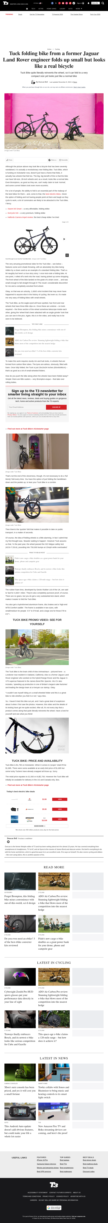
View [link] (60, 799)
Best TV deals (88, 1168)
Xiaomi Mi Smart (15, 209)
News (75, 82)
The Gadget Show (76, 14)
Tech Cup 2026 (95, 14)
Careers (33, 1200)
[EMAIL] (9, 841)
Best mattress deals (90, 1164)
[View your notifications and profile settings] (88, 3)
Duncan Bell (43, 82)
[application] (37, 735)
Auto (70, 9)
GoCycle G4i (13, 213)
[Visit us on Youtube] (63, 3)
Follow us (53, 160)
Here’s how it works (79, 87)
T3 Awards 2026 (57, 14)
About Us (76, 1192)
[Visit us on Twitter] (56, 3)
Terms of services (32, 413)
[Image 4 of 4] (64, 239)
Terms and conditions (32, 1196)
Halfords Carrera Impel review (20, 217)
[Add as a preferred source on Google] (54, 1207)
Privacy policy (49, 1196)
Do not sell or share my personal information (58, 1200)
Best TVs (63, 1164)
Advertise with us (77, 1196)
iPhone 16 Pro (42, 1160)
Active (40, 9)
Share (10, 160)
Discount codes (88, 1171)
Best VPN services (44, 1171)
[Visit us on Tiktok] (74, 3)
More (78, 9)
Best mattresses (66, 1171)
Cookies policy (62, 1196)
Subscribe (95, 3)
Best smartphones (66, 1168)
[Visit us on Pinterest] (59, 3)
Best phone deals (89, 1160)
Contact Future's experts (60, 1192)
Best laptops (64, 1160)
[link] (14, 799)
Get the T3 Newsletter (37, 14)
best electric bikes (53, 194)
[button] (37, 799)
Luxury (62, 9)
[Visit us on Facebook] (52, 3)
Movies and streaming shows (48, 1168)
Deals (20, 14)
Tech (33, 9)
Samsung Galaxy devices (46, 1164)
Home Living (51, 9)
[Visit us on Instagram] (66, 3)
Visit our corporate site (78, 1216)
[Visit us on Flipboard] (70, 3)
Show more (39, 826)
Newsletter (65, 160)
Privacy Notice (12, 415)
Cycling (57, 49)
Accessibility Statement (38, 1192)
